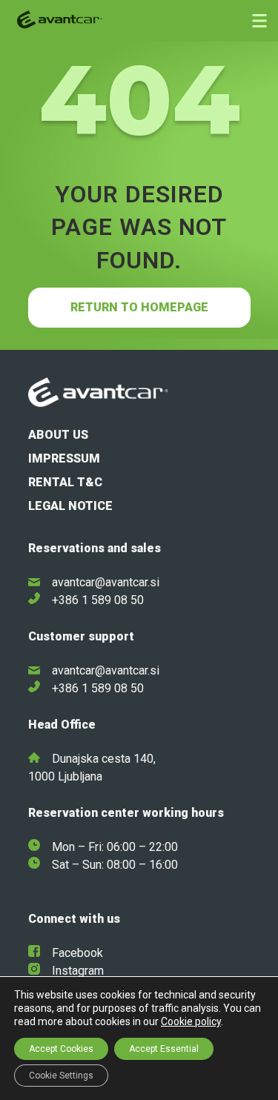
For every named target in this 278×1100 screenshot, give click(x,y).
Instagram (78, 971)
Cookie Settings (61, 1075)
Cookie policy (191, 1021)
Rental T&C (65, 482)
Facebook (77, 953)
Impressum (64, 458)
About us (58, 435)
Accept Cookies (61, 1049)
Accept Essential (164, 1049)
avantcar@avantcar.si (105, 582)
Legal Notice (70, 506)
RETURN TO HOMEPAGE (139, 307)
